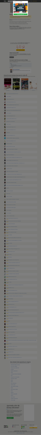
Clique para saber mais (20, 14)
